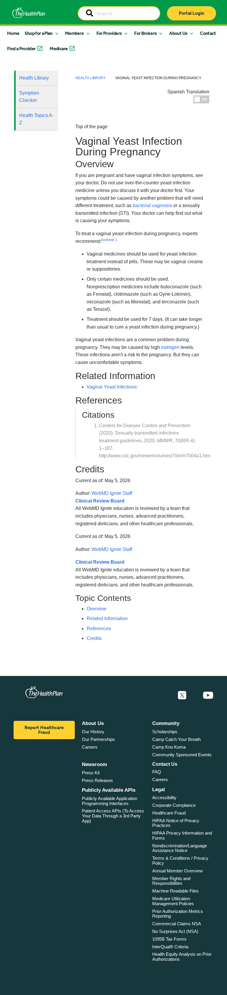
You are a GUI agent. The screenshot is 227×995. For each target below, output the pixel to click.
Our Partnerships (98, 739)
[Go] (89, 13)
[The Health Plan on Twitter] (182, 695)
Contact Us (164, 764)
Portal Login (191, 13)
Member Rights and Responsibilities (171, 881)
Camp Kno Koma (169, 746)
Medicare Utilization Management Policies (173, 901)
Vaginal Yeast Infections (112, 386)
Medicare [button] (59, 48)
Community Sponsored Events (182, 754)
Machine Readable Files (175, 890)
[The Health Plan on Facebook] (166, 695)
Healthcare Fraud (169, 812)
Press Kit (91, 772)
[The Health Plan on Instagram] (194, 695)
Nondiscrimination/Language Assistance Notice (179, 848)
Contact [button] (208, 33)
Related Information (107, 618)
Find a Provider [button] (21, 48)
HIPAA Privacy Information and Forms (182, 835)
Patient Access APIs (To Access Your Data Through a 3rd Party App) (113, 815)
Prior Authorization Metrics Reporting (177, 914)
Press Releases (97, 780)
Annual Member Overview (177, 870)
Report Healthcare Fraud (44, 730)
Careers (90, 746)
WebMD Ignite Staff (112, 549)
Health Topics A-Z (36, 119)
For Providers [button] (109, 33)
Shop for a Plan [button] (38, 33)
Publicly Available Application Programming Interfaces (109, 801)
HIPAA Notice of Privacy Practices (175, 823)
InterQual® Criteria (170, 946)
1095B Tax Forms (169, 939)
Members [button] (74, 33)
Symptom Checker (29, 96)
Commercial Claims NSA (176, 923)
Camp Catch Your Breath (176, 739)
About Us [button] (178, 33)
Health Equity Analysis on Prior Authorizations (182, 957)
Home (13, 33)
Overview (96, 608)
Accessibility (164, 797)
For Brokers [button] (145, 33)
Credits (94, 638)
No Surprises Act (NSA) (175, 931)
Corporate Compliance (174, 805)
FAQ (156, 771)
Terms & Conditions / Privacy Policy (180, 861)
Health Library (34, 77)
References (99, 628)
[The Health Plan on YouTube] (208, 695)
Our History (93, 731)
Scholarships (164, 731)
